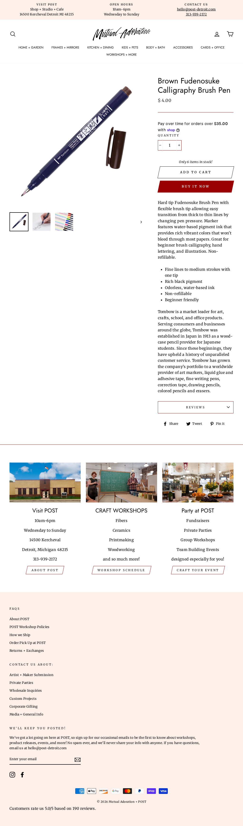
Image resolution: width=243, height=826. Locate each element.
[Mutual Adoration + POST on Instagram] (12, 775)
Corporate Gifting (23, 707)
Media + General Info (26, 714)
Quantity (169, 135)
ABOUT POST (45, 570)
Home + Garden (31, 47)
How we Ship (19, 635)
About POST (19, 619)
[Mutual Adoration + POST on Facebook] (22, 775)
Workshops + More (121, 54)
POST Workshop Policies (29, 627)
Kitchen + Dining (100, 47)
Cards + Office (212, 47)
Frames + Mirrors (65, 47)
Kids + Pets (130, 47)
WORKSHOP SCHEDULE (121, 570)
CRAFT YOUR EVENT (198, 570)
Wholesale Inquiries (25, 691)
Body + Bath (155, 47)
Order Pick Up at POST (27, 643)
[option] (46, 9)
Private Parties (21, 683)
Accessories (183, 47)
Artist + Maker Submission (31, 675)
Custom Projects (23, 699)
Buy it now (196, 186)
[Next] (139, 221)
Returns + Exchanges (26, 651)
